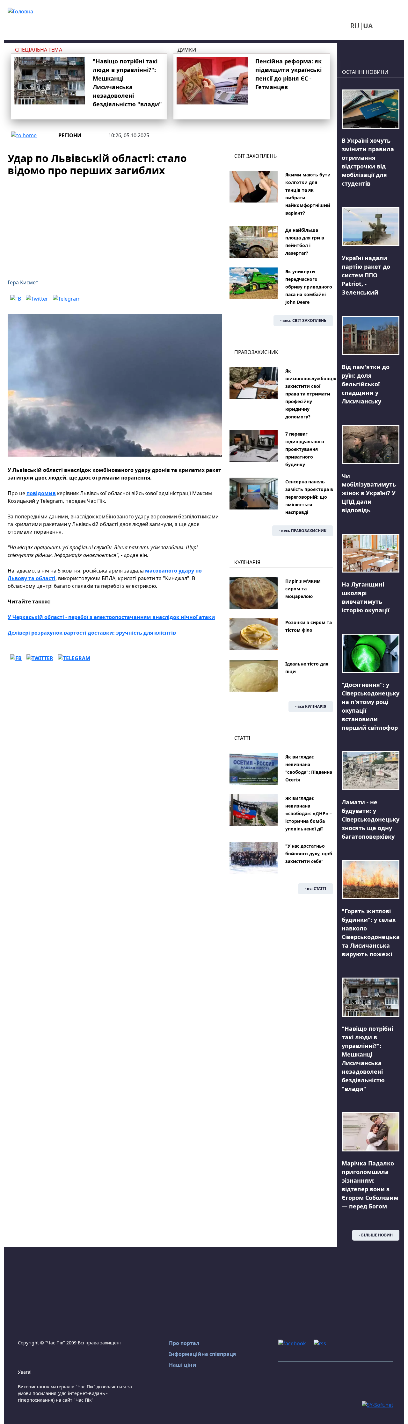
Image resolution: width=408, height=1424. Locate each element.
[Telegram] (67, 298)
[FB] (15, 298)
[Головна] (20, 10)
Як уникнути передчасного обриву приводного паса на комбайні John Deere (308, 286)
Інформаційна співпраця (202, 1353)
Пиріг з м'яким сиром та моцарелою (303, 588)
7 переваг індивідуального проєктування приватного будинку (304, 449)
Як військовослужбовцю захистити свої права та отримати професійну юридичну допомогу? (310, 394)
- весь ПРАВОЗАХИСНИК (302, 530)
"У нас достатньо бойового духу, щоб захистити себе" (308, 853)
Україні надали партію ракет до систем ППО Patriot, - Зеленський (366, 275)
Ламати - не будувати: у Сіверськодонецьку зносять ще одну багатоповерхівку (370, 819)
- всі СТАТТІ (315, 888)
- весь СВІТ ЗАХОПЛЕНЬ (303, 320)
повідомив (41, 493)
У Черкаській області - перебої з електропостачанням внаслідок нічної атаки (111, 617)
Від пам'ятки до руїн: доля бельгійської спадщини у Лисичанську (366, 384)
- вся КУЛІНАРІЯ (310, 706)
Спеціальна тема (38, 49)
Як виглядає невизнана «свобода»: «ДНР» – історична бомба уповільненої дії (308, 813)
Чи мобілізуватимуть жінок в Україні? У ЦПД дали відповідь (369, 493)
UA (368, 25)
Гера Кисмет (23, 282)
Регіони (69, 135)
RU (354, 25)
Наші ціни (182, 1364)
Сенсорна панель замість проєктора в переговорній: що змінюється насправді (309, 497)
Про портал (184, 1343)
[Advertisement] (115, 223)
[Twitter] (37, 298)
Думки (187, 49)
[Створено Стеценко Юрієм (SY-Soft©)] (377, 1404)
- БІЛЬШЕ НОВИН (376, 1235)
